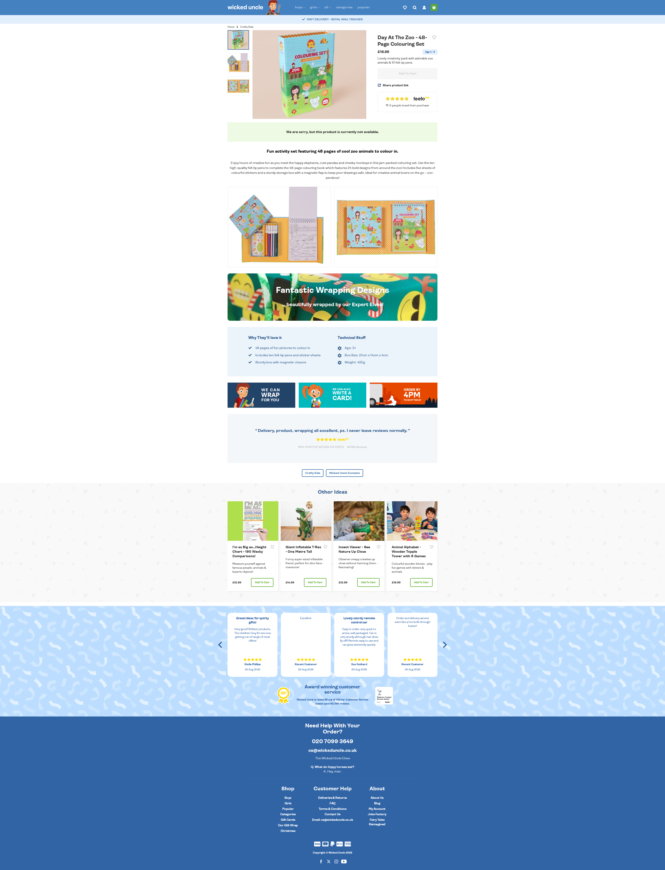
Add (262, 582)
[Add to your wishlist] (434, 37)
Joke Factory (377, 814)
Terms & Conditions (332, 809)
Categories (344, 7)
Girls (314, 7)
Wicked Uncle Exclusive (344, 473)
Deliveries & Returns (332, 797)
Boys (299, 7)
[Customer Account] (424, 7)
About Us (377, 797)
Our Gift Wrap (288, 825)
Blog (377, 803)
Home (231, 27)
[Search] (414, 7)
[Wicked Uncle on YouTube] (343, 861)
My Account (377, 809)
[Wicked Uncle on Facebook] (321, 861)
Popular (364, 7)
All (327, 7)
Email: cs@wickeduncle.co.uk (332, 819)
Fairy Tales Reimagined (377, 822)
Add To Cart (407, 73)
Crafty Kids (246, 27)
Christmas (288, 831)
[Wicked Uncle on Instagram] (336, 861)
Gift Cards (288, 819)
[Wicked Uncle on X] (328, 861)
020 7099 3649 (332, 741)
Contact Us (332, 814)
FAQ (332, 803)
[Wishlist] (404, 7)
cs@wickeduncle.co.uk (332, 750)
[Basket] (434, 7)
